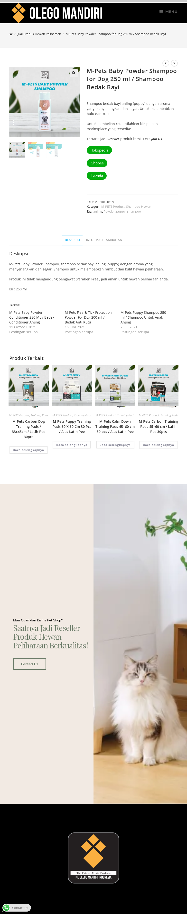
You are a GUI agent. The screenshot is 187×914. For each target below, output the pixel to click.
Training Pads (39, 415)
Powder (109, 211)
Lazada (96, 175)
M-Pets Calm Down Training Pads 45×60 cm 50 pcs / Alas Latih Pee (115, 426)
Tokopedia (99, 150)
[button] (74, 73)
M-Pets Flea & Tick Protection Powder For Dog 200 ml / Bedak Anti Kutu (88, 317)
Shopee (97, 163)
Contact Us (29, 664)
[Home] (11, 34)
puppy (121, 211)
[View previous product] (165, 63)
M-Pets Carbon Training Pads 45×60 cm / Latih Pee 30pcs (158, 426)
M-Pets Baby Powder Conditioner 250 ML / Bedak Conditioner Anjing (31, 317)
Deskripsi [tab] (72, 240)
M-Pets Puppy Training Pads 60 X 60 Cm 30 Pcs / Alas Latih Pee (72, 426)
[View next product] (174, 63)
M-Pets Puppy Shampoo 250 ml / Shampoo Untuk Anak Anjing (143, 317)
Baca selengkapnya (28, 450)
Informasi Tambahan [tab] (104, 240)
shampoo (134, 211)
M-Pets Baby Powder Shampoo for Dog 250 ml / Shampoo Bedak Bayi (116, 34)
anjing (97, 211)
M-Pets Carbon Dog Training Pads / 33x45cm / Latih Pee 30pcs (28, 429)
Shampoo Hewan (138, 206)
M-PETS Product (113, 206)
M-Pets (14, 264)
